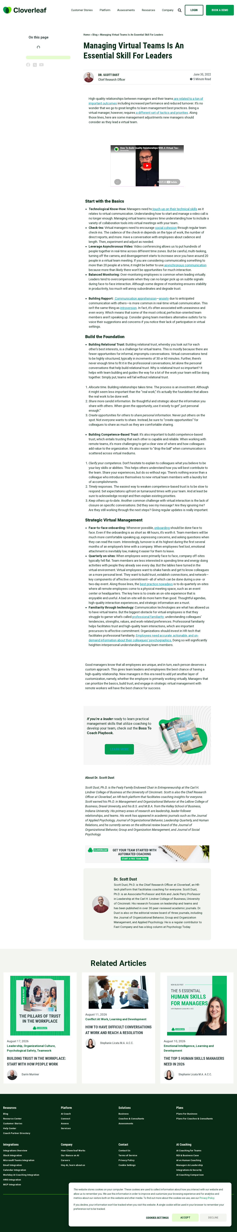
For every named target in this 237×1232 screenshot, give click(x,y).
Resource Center (12, 1118)
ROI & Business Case (187, 1155)
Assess (65, 1123)
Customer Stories (82, 10)
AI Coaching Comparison (190, 1175)
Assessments (126, 10)
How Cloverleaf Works (73, 1150)
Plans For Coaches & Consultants (194, 1118)
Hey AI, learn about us (73, 1165)
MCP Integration (12, 1184)
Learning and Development (127, 1019)
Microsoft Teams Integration (18, 1160)
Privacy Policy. (207, 1198)
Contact (123, 1144)
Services (66, 1128)
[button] (179, 10)
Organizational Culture (39, 1046)
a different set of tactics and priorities (161, 112)
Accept (185, 1217)
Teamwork (44, 1050)
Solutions (124, 1108)
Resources (148, 10)
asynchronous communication (185, 265)
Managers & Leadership (189, 1165)
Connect (65, 1118)
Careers (65, 1160)
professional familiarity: (148, 617)
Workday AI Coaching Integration (21, 1175)
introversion (128, 308)
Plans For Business (186, 1113)
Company (167, 10)
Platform (105, 10)
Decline (213, 1217)
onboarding (162, 528)
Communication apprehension (135, 298)
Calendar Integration (14, 1170)
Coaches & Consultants (131, 1118)
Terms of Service (127, 1155)
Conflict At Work (96, 1019)
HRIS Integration (12, 1179)
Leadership (14, 1046)
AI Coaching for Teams (188, 1150)
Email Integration (12, 1165)
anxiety (164, 298)
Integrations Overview (15, 1150)
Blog (95, 34)
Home (86, 34)
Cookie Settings (127, 1165)
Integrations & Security (189, 1170)
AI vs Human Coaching (188, 1160)
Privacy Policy (126, 1160)
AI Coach (66, 1113)
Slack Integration (12, 1155)
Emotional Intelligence (179, 1046)
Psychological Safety (21, 1050)
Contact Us (124, 1150)
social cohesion (166, 228)
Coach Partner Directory (16, 1133)
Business (123, 1113)
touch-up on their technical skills (174, 209)
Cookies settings (157, 1217)
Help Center (9, 1128)
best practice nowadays (156, 584)
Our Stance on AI (70, 1155)
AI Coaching (183, 1144)
